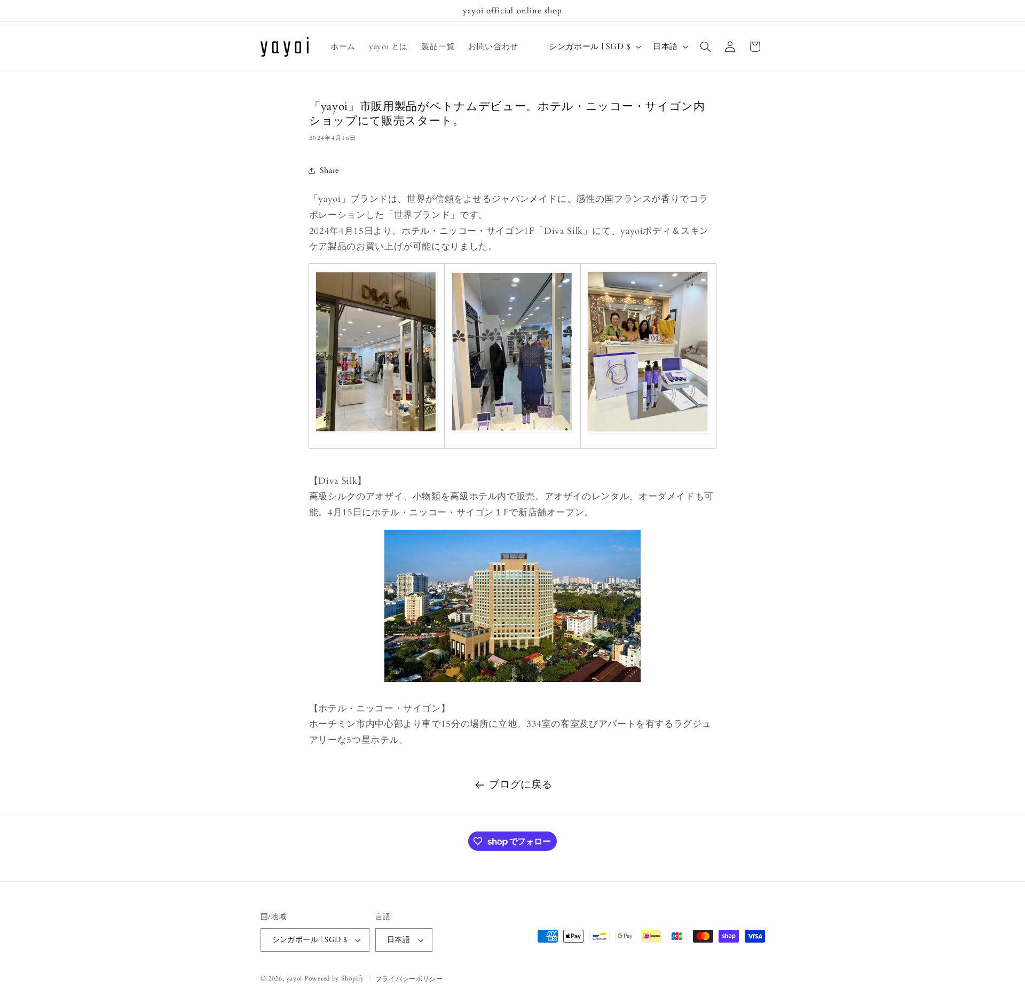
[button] (705, 46)
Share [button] (330, 170)
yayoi (294, 979)
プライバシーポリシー (409, 979)
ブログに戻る (520, 784)
